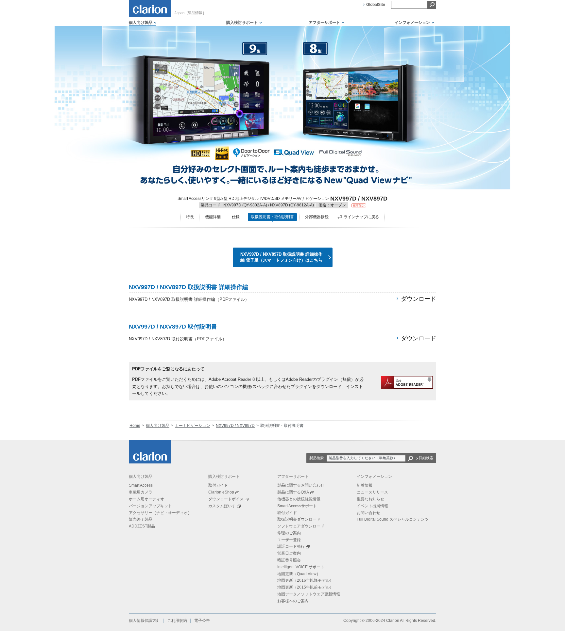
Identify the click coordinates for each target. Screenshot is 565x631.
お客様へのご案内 (293, 601)
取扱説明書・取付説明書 (272, 217)
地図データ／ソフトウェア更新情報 (308, 594)
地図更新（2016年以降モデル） (305, 580)
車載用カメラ (140, 492)
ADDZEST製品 (142, 526)
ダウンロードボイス (226, 499)
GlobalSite (375, 4)
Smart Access (141, 485)
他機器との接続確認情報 (298, 499)
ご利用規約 (177, 620)
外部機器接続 (317, 217)
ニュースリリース (372, 492)
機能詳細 (213, 217)
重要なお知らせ (370, 499)
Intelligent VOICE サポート (300, 567)
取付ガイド (218, 485)
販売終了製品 (140, 519)
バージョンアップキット (150, 506)
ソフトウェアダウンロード (300, 526)
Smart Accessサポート (297, 506)
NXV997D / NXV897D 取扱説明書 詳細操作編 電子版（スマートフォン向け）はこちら (281, 257)
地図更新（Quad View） (298, 574)
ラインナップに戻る (361, 217)
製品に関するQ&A (293, 492)
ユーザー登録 (289, 540)
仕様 (236, 217)
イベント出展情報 (372, 506)
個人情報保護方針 (144, 620)
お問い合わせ (368, 512)
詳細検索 (426, 458)
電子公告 (202, 620)
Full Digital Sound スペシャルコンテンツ (393, 519)
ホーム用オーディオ (146, 499)
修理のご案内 (289, 533)
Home (134, 425)
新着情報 (364, 485)
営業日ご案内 (289, 553)
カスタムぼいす (222, 506)
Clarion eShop (221, 492)
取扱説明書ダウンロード (298, 519)
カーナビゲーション (192, 425)
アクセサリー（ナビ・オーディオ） (160, 512)
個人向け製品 (157, 425)
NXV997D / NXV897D (235, 425)
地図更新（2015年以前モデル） (305, 587)
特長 (190, 217)
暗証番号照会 (289, 560)
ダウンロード (418, 299)
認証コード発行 (291, 546)
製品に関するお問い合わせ (300, 485)
